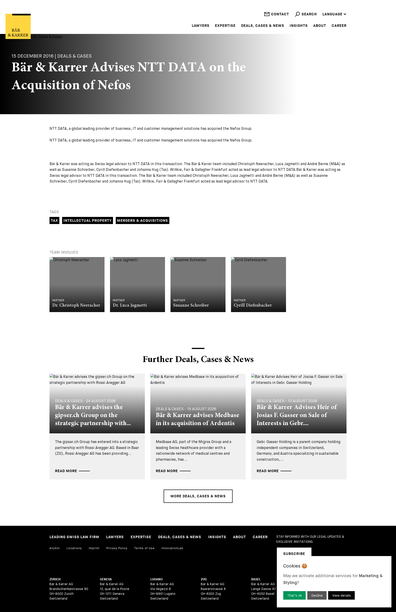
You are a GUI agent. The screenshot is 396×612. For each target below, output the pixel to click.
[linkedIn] (320, 553)
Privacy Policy (116, 548)
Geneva (106, 579)
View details (341, 595)
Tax (54, 221)
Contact (280, 14)
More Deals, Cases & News (198, 496)
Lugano (156, 579)
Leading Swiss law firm (74, 537)
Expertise (225, 26)
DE (324, 8)
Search (309, 14)
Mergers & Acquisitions (142, 221)
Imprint (94, 548)
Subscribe (294, 554)
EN (324, 2)
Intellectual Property (87, 221)
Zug (204, 579)
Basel (256, 579)
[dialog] (334, 581)
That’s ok (294, 595)
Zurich (55, 579)
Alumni (55, 548)
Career (339, 26)
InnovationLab (172, 548)
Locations (74, 548)
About (319, 26)
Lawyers (200, 26)
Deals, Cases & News (262, 26)
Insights (299, 26)
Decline (317, 595)
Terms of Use (144, 548)
